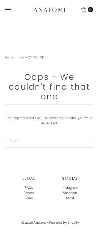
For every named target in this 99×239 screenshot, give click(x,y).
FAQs (29, 188)
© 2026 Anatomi (33, 223)
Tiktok (70, 198)
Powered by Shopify (64, 223)
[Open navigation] (8, 9)
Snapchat (70, 193)
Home (9, 57)
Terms (29, 198)
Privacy (28, 193)
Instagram (70, 188)
